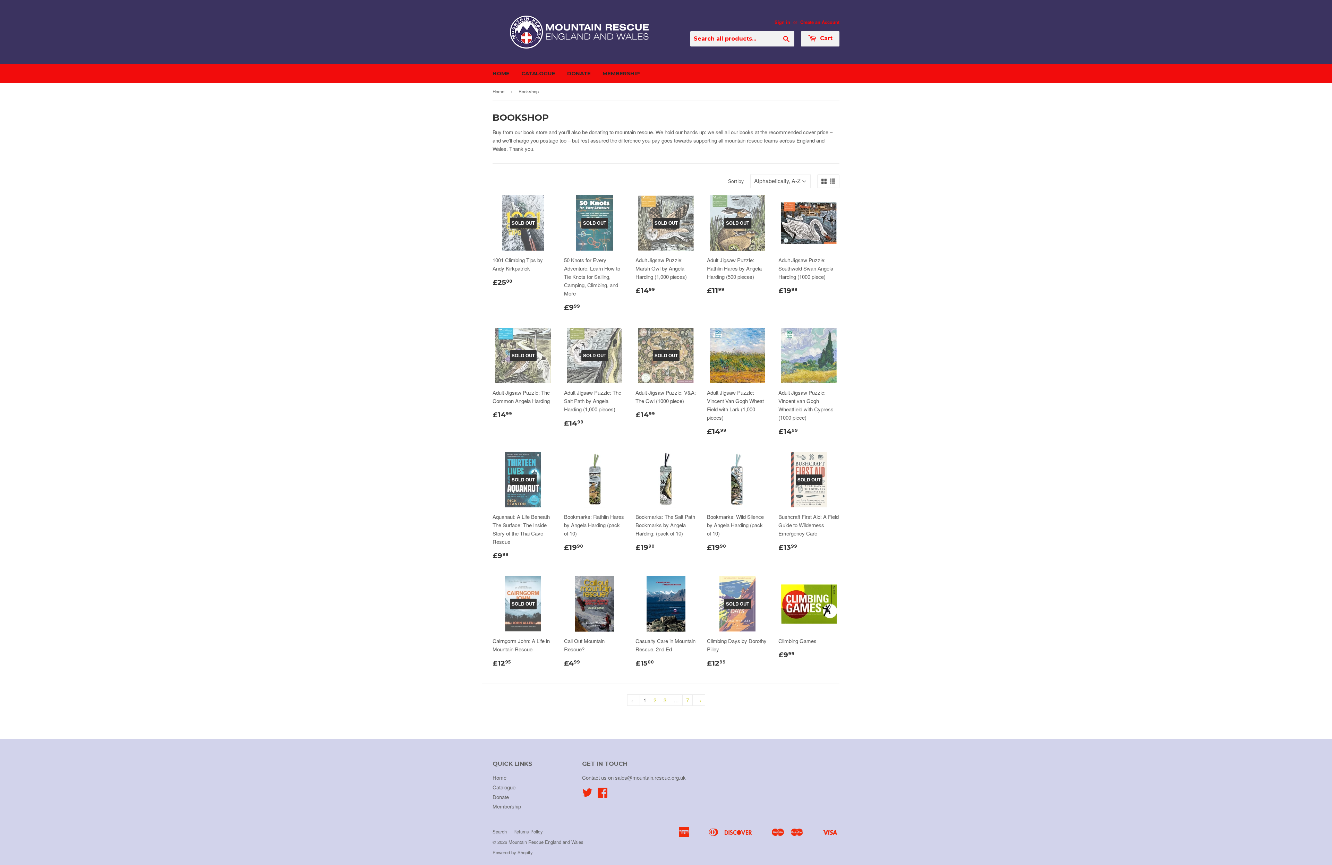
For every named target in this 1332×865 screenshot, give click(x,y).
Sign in (782, 22)
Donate (579, 73)
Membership (621, 73)
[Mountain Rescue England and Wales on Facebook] (602, 794)
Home (501, 73)
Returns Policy (528, 831)
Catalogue (538, 73)
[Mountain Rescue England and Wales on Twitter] (587, 794)
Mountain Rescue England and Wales (546, 842)
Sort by (736, 181)
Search (500, 831)
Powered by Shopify (513, 852)
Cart (825, 38)
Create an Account (819, 22)
